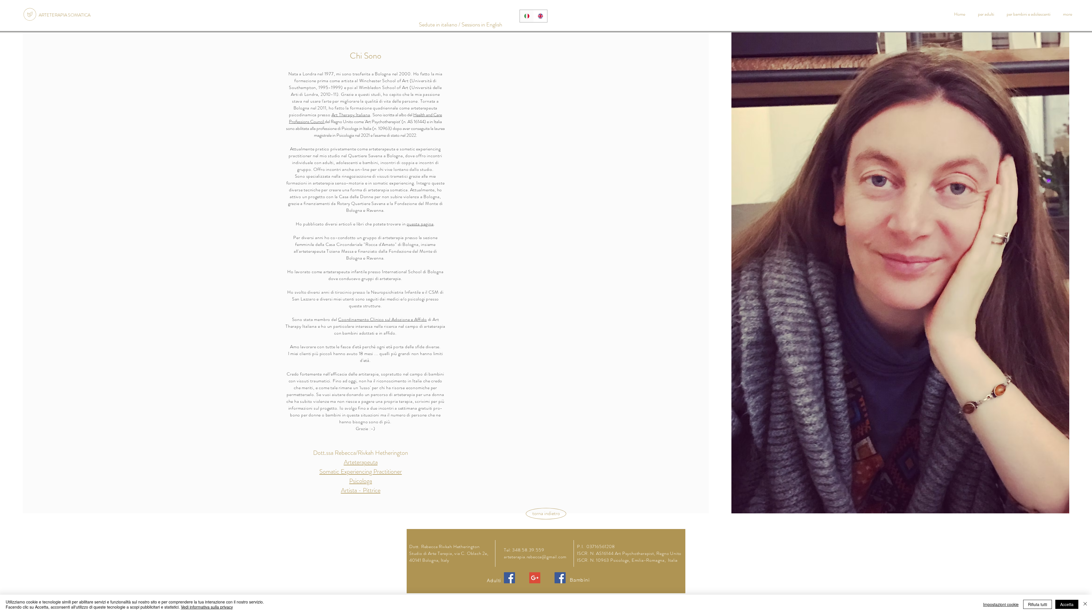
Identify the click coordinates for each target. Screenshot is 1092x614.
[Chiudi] (1085, 604)
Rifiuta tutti (1037, 604)
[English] (540, 16)
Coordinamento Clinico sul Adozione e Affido (382, 319)
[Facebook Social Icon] (560, 577)
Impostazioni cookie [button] (1001, 604)
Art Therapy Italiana (351, 114)
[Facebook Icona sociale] (509, 577)
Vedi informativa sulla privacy (207, 607)
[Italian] (526, 16)
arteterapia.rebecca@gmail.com (535, 556)
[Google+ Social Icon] (534, 577)
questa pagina (420, 224)
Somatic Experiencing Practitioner (360, 471)
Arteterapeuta (361, 462)
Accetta (1067, 604)
